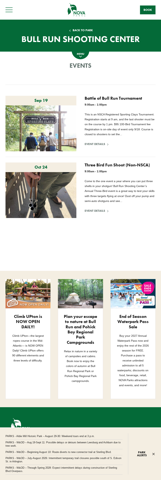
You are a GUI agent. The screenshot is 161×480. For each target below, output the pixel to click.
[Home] (76, 9)
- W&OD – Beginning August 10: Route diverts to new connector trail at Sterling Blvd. (58, 452)
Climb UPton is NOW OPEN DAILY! (28, 322)
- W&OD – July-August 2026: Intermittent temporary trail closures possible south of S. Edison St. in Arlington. (63, 460)
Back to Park (83, 30)
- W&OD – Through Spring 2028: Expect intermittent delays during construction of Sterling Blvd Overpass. (61, 469)
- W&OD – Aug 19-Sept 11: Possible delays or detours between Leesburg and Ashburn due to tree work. (63, 444)
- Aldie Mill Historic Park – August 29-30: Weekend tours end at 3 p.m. (50, 436)
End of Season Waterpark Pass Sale (133, 322)
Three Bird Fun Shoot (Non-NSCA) (117, 165)
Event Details (97, 144)
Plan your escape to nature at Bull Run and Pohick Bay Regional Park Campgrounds (80, 329)
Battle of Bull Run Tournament (113, 98)
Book (148, 10)
